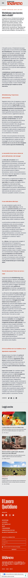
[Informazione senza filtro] (14, 557)
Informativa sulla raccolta (8, 576)
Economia (3, 425)
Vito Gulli (6, 432)
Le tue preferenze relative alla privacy (14, 574)
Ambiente (3, 475)
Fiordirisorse (6, 528)
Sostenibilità (12, 425)
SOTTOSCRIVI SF (6, 524)
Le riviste (4, 522)
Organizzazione (10, 9)
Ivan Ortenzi (7, 484)
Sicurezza (16, 449)
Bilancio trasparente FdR (9, 532)
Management (4, 9)
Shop (3, 526)
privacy (18, 546)
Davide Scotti (7, 458)
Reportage (5, 520)
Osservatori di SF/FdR (8, 530)
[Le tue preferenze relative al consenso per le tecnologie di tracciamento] (25, 575)
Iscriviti (14, 549)
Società (15, 9)
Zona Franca (19, 9)
